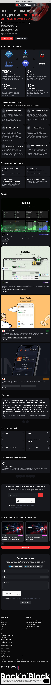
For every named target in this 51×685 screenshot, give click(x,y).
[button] (34, 5)
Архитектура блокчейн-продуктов (34, 620)
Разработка (4, 622)
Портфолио (4, 628)
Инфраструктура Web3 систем (33, 622)
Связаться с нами (7, 38)
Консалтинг (4, 624)
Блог (2, 629)
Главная (3, 620)
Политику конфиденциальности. (32, 598)
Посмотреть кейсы (21, 38)
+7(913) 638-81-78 (6, 643)
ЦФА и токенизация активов (33, 628)
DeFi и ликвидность (30, 624)
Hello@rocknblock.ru (7, 635)
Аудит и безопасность (31, 629)
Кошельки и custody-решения (33, 626)
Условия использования (23, 505)
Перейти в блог (25, 547)
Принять (46, 681)
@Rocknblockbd (6, 639)
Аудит (2, 626)
